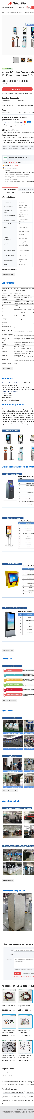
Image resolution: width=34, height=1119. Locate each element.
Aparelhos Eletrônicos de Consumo (14, 12)
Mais (3, 1103)
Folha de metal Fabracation (9, 1076)
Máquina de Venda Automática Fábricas (14, 1096)
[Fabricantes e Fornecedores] (17, 3)
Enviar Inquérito (17, 89)
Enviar (17, 973)
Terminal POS (21, 1076)
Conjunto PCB (5, 1073)
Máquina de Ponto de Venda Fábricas (13, 1092)
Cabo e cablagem (22, 1073)
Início (3, 12)
